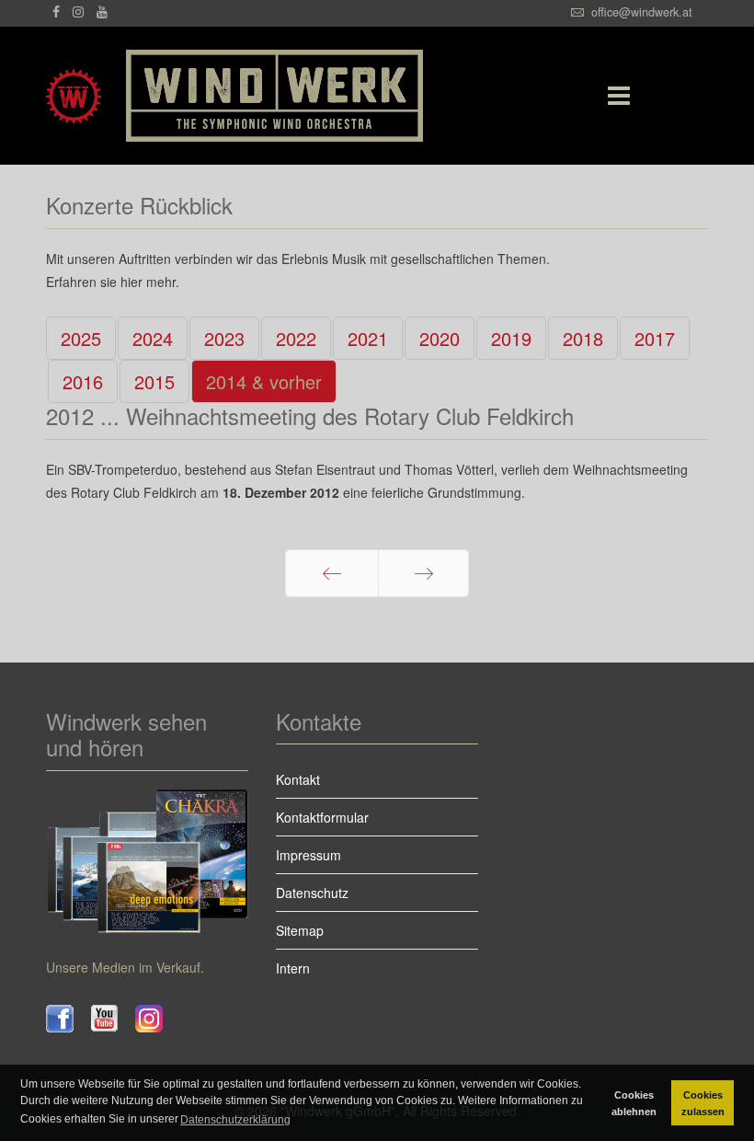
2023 (224, 338)
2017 (654, 338)
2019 (511, 338)
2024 (152, 338)
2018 (583, 338)
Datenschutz (312, 892)
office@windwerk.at (641, 12)
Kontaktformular (322, 817)
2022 (296, 338)
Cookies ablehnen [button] (634, 1103)
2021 (368, 338)
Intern (293, 968)
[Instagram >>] (157, 1018)
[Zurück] (332, 573)
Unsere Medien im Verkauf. (125, 967)
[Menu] (609, 96)
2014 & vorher (264, 381)
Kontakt (298, 779)
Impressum (308, 855)
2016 (83, 381)
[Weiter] (423, 573)
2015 (154, 381)
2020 (439, 338)
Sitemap (300, 930)
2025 (81, 338)
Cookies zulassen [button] (703, 1103)
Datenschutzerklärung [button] (235, 1119)
